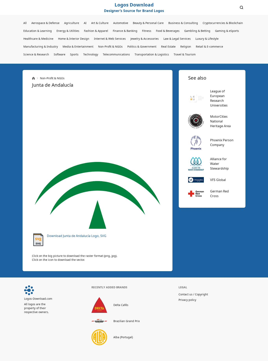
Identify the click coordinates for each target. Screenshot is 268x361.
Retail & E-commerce (209, 46)
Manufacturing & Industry (40, 46)
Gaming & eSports (227, 31)
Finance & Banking (125, 31)
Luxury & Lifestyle (207, 38)
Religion (185, 46)
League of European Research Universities (219, 98)
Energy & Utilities (68, 31)
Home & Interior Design (73, 38)
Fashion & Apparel (96, 31)
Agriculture (71, 23)
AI (85, 23)
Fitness (146, 31)
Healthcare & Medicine (38, 38)
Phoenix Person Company (221, 142)
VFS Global (218, 180)
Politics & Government (141, 46)
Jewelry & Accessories (144, 38)
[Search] (241, 7)
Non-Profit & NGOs (110, 46)
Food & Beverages (168, 31)
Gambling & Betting (197, 31)
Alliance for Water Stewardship (219, 164)
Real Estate (168, 46)
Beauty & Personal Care (148, 23)
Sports (74, 54)
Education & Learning (37, 31)
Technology (90, 54)
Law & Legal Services (177, 38)
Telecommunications (116, 54)
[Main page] (33, 78)
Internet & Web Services (110, 38)
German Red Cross (219, 193)
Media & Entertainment (78, 46)
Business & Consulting (183, 23)
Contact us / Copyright (193, 294)
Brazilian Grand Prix (126, 321)
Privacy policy (187, 300)
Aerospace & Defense (45, 23)
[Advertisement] (97, 124)
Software (59, 54)
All (25, 23)
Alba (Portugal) (123, 337)
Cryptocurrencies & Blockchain (223, 23)
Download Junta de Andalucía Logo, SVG (76, 236)
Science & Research (36, 54)
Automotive (120, 23)
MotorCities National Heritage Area (220, 121)
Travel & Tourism (185, 54)
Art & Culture (99, 23)
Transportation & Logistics (152, 54)
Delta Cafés (120, 305)
